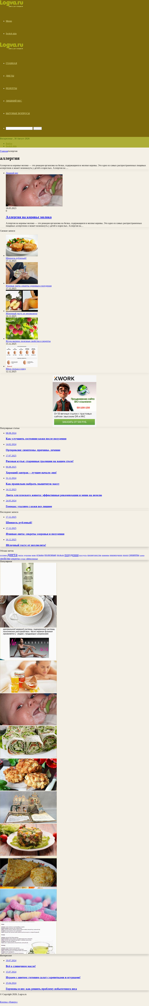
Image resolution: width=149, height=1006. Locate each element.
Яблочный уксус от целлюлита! (21, 313)
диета (12, 554)
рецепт (126, 555)
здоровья (27, 555)
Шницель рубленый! (16, 258)
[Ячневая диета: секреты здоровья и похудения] (22, 283)
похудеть (83, 555)
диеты (20, 555)
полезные (50, 555)
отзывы (40, 555)
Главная (11, 63)
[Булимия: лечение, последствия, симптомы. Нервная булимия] (28, 659)
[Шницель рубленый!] (22, 255)
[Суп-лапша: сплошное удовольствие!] (28, 626)
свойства (5, 558)
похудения (71, 555)
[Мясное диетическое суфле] (28, 887)
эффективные (32, 559)
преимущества (94, 555)
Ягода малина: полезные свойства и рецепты (28, 341)
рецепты (134, 555)
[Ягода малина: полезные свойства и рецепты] (22, 338)
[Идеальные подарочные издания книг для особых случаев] (28, 822)
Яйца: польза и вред (16, 369)
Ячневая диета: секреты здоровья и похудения (29, 286)
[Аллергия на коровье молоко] (28, 724)
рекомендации (116, 555)
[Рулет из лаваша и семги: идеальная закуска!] (28, 757)
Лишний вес (14, 101)
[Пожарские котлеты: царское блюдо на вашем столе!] (28, 790)
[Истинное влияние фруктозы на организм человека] (28, 920)
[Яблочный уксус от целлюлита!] (22, 311)
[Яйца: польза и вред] (22, 366)
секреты (15, 558)
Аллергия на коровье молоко (29, 217)
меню (34, 555)
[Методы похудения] (15, 6)
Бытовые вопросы (18, 113)
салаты (142, 555)
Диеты (10, 76)
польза (60, 555)
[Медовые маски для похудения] (28, 692)
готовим (3, 555)
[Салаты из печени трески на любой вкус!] (28, 855)
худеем (22, 559)
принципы (105, 555)
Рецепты (11, 88)
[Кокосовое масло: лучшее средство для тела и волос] (28, 594)
